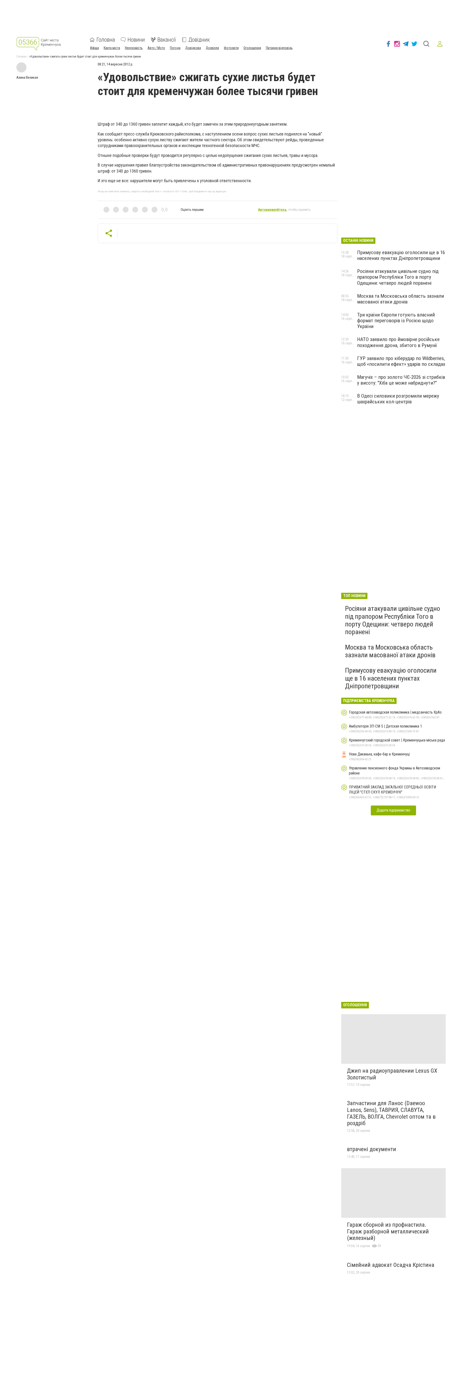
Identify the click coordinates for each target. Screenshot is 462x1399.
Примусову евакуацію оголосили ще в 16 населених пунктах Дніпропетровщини (401, 255)
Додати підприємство (393, 810)
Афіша (94, 48)
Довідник (199, 39)
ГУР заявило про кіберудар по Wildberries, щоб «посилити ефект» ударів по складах (401, 361)
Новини (136, 39)
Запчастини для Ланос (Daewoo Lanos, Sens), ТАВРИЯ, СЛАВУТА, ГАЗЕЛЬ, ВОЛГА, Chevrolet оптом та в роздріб (391, 1113)
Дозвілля (212, 48)
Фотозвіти (231, 48)
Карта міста (112, 48)
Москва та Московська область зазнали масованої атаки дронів (400, 299)
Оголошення (252, 48)
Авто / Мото (156, 48)
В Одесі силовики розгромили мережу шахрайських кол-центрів (398, 399)
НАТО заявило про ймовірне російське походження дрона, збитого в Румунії (398, 342)
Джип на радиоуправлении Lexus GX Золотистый (392, 1074)
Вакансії (166, 39)
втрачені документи (371, 1149)
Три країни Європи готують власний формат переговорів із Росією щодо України (396, 320)
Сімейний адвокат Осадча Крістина (390, 1265)
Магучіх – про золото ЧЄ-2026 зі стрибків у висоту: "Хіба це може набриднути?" (401, 380)
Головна (105, 39)
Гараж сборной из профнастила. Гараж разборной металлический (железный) (388, 1231)
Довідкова (193, 48)
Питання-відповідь (279, 48)
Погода (175, 48)
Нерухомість (134, 48)
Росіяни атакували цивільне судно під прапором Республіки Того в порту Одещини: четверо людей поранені (398, 277)
